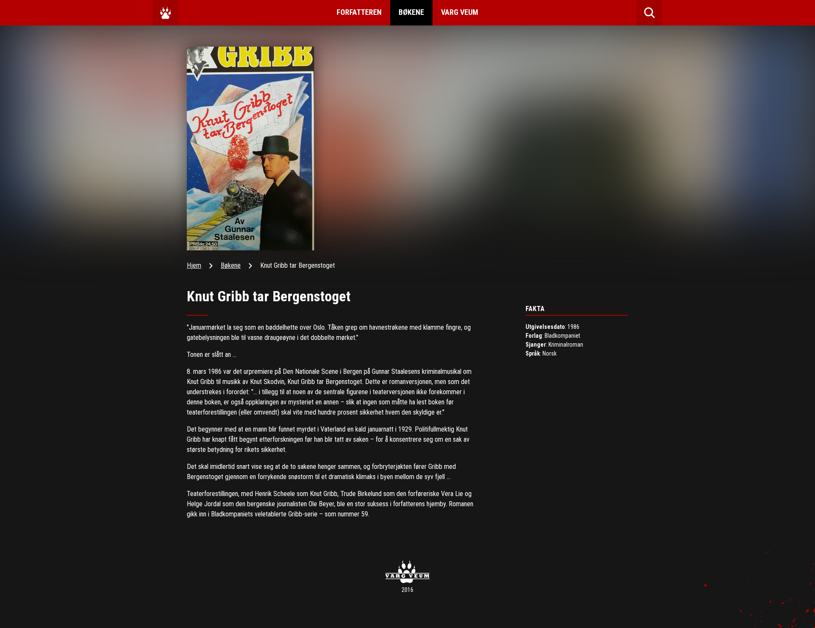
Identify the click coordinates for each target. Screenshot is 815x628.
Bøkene (411, 12)
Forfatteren (359, 12)
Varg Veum (459, 12)
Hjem (194, 265)
